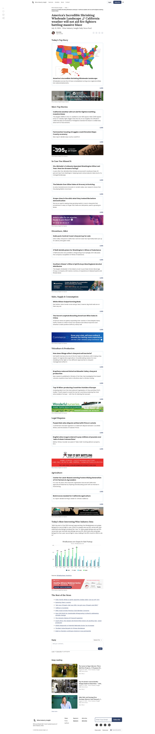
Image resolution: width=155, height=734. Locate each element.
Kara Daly (58, 32)
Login (109, 2)
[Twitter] (96, 725)
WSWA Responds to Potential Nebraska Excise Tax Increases (74, 625)
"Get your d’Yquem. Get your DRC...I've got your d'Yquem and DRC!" (76, 605)
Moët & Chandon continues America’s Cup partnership (73, 631)
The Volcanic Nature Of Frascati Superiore (69, 618)
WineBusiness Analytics (64, 575)
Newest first (97, 640)
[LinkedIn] (101, 725)
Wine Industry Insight (57, 7)
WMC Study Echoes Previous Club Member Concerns (72, 611)
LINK (101, 88)
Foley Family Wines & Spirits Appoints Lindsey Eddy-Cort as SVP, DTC (77, 600)
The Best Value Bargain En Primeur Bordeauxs (70, 628)
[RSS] (109, 725)
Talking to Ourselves (61, 608)
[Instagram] (105, 725)
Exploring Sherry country (63, 602)
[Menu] (123, 2)
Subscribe (117, 2)
